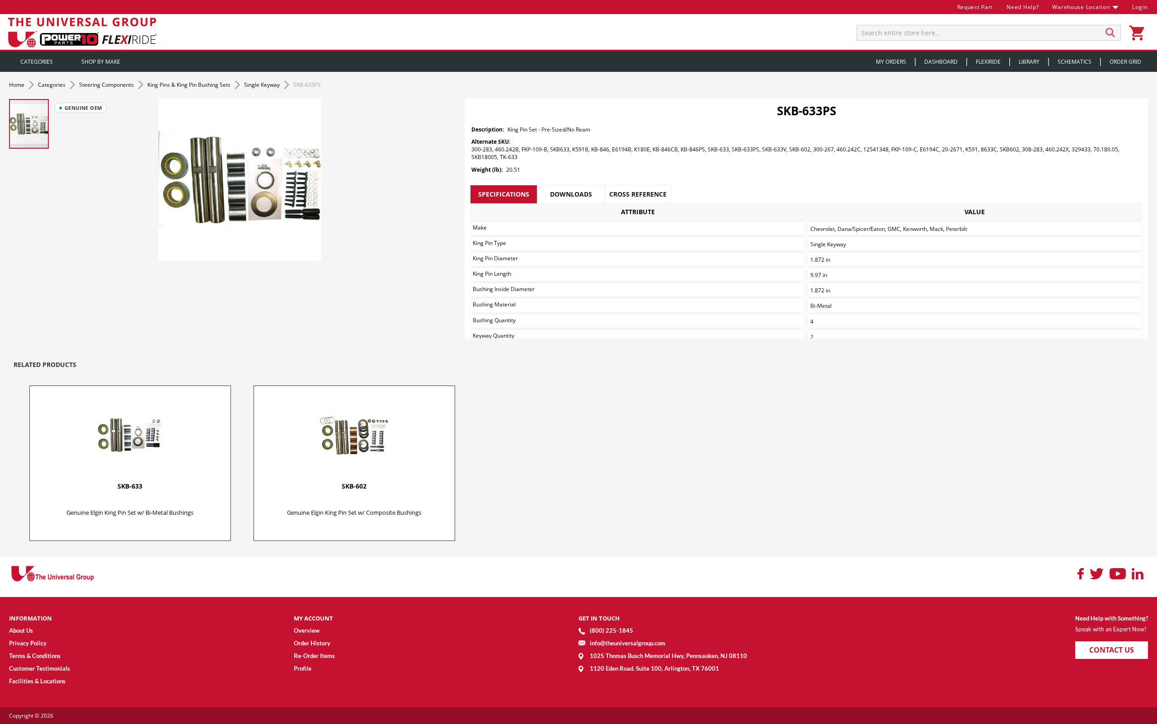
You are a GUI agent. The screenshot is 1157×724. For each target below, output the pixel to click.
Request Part (975, 7)
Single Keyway (262, 85)
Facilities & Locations (37, 681)
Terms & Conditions (35, 655)
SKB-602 (354, 486)
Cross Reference (638, 194)
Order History (312, 643)
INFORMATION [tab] (30, 618)
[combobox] (988, 33)
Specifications (503, 194)
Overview (307, 630)
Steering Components (107, 85)
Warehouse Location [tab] (1081, 7)
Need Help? (1022, 7)
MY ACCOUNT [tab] (313, 618)
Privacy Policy (28, 643)
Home (17, 85)
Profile (302, 668)
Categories (52, 85)
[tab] (503, 194)
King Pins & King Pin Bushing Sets (189, 85)
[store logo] (84, 32)
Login (1140, 7)
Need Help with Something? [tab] (1111, 618)
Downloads (571, 194)
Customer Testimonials (39, 668)
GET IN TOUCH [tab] (599, 618)
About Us (21, 630)
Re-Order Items (314, 655)
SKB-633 (130, 486)
